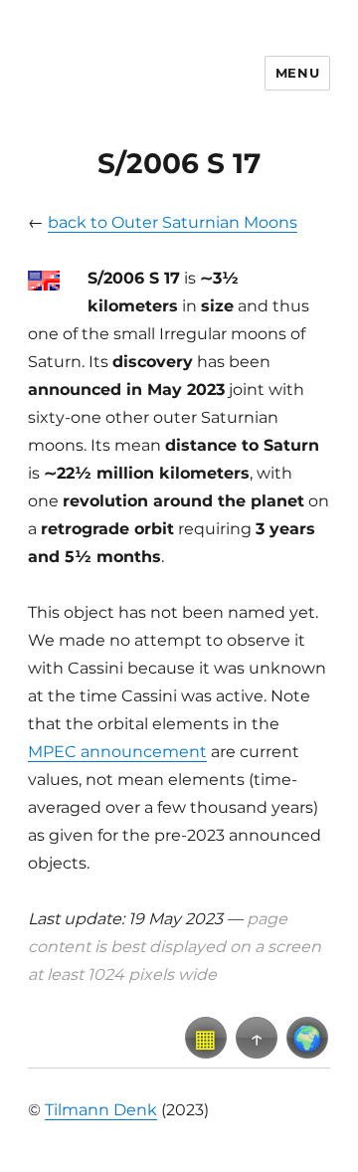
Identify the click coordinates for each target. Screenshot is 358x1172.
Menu (297, 73)
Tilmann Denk (101, 1109)
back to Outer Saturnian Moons (172, 222)
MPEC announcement (117, 751)
